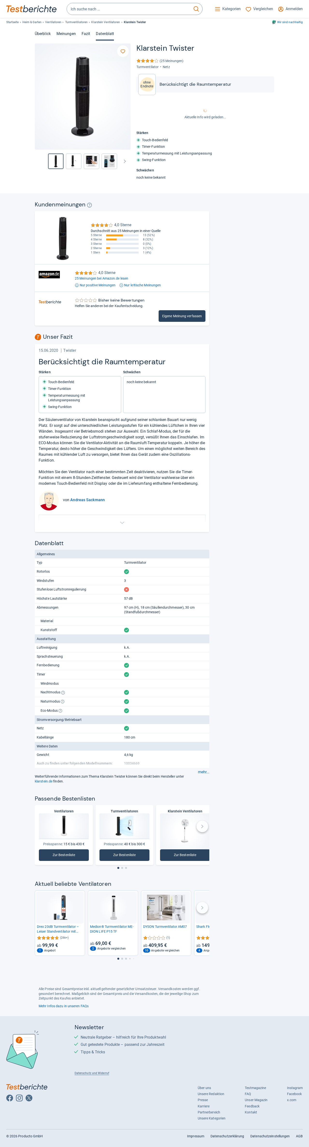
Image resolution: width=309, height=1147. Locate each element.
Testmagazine (255, 1088)
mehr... (203, 772)
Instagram (295, 1088)
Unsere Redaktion (211, 1094)
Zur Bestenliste (68, 856)
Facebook (294, 1094)
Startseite (12, 22)
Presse (203, 1100)
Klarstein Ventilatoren (105, 22)
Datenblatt (105, 33)
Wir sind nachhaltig (290, 22)
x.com (291, 1100)
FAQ (248, 1094)
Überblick (43, 33)
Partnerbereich (209, 1112)
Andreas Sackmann (87, 500)
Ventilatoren (53, 22)
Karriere (204, 1106)
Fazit (86, 33)
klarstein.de (43, 781)
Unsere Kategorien (212, 1118)
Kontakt (251, 1112)
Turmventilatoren (76, 22)
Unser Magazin (256, 1100)
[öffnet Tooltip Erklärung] (89, 205)
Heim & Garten (32, 22)
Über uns (204, 1088)
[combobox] (128, 9)
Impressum (195, 1136)
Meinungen (66, 33)
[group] (73, 161)
